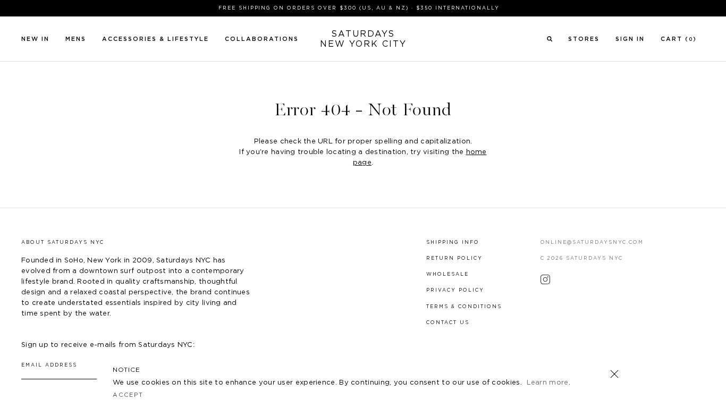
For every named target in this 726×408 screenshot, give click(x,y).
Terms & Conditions (464, 306)
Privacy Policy (455, 290)
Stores (584, 39)
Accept (128, 395)
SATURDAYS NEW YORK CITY (363, 39)
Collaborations (262, 39)
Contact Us (447, 322)
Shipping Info (452, 242)
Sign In (630, 39)
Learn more (548, 382)
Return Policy (454, 258)
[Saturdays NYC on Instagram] (545, 282)
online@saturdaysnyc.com (592, 242)
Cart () (679, 39)
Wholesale (447, 274)
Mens (75, 39)
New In (35, 39)
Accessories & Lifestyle (155, 39)
